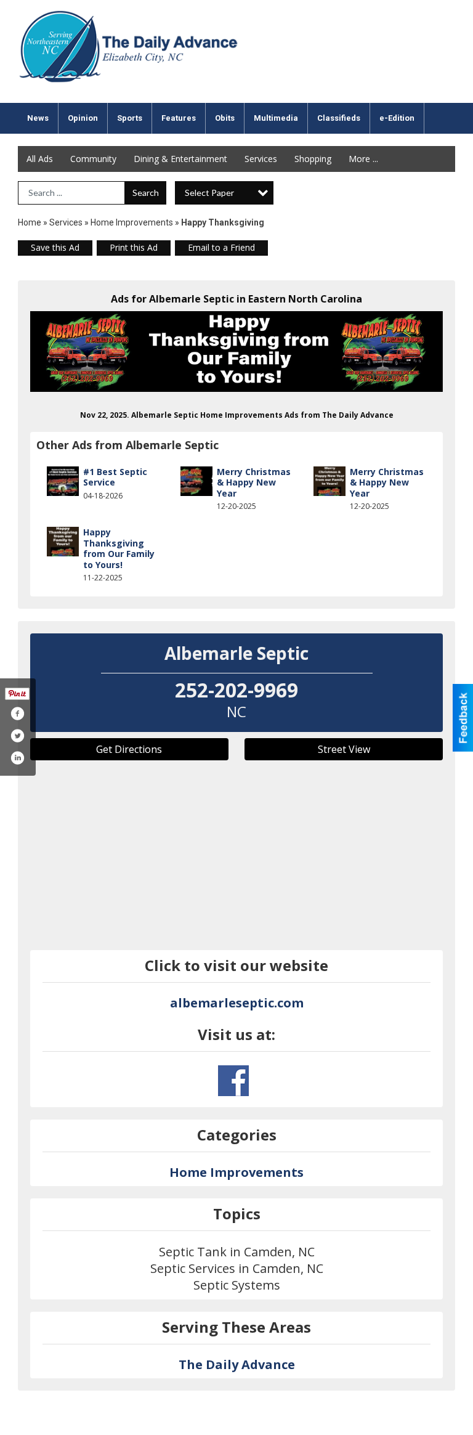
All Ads (39, 159)
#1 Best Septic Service (115, 477)
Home (29, 222)
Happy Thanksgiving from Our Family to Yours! (119, 548)
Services (261, 159)
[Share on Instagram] (17, 757)
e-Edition (396, 118)
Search (145, 192)
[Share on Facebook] (17, 713)
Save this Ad (55, 247)
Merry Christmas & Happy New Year (254, 482)
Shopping (312, 159)
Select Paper (209, 192)
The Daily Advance (237, 1364)
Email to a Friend (221, 247)
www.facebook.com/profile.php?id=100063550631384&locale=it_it (233, 1080)
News (38, 118)
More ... (363, 159)
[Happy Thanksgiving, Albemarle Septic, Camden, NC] (236, 351)
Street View (344, 749)
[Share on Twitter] (17, 735)
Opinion (83, 118)
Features (178, 118)
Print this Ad (134, 247)
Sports (129, 118)
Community (93, 159)
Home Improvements (132, 222)
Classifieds (338, 118)
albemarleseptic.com (237, 1002)
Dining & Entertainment (180, 159)
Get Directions (129, 749)
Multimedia (276, 118)
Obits (225, 118)
